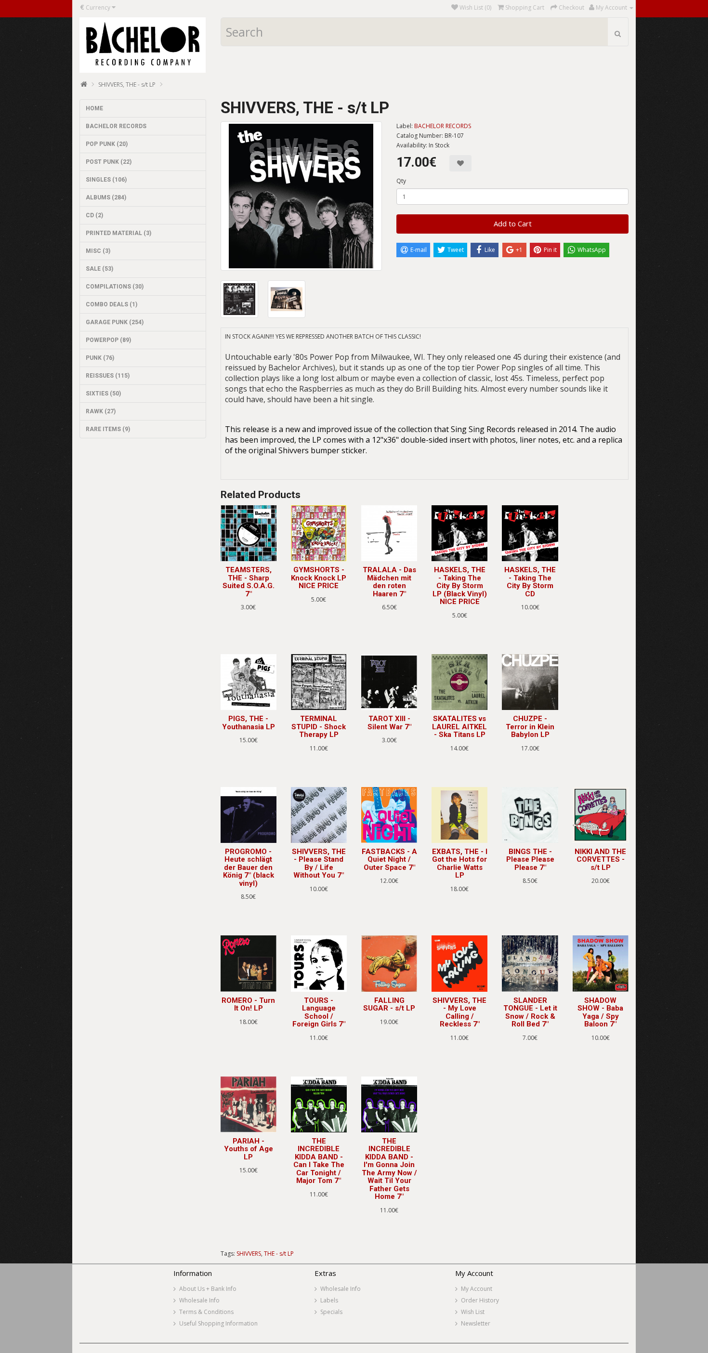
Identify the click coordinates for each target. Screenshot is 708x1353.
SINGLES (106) (106, 179)
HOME (94, 108)
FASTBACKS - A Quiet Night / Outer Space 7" (389, 859)
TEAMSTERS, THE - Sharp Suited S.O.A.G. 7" (249, 581)
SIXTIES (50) (103, 393)
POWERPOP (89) (108, 340)
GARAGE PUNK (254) (115, 322)
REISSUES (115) (108, 375)
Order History (480, 1300)
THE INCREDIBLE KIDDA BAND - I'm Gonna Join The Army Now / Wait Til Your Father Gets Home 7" (389, 1169)
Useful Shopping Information (218, 1323)
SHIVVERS (248, 1253)
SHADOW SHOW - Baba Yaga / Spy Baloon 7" (600, 1012)
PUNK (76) (100, 358)
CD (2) (94, 215)
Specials (331, 1312)
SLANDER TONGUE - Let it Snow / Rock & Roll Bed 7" (530, 1012)
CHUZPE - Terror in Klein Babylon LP (530, 726)
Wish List (473, 1312)
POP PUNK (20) (107, 144)
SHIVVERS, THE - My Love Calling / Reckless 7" (459, 1012)
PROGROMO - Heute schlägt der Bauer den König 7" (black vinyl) (248, 867)
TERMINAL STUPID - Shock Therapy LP (318, 726)
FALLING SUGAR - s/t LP (389, 1004)
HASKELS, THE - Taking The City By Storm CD (530, 581)
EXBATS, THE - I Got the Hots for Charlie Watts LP (459, 863)
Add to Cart (513, 223)
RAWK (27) (101, 411)
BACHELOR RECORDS (116, 126)
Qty (401, 181)
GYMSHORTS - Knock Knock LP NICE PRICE (318, 577)
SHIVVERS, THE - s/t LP (127, 84)
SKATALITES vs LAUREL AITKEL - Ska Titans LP (459, 726)
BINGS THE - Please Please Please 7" (530, 859)
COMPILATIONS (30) (115, 286)
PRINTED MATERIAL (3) (118, 233)
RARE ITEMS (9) (108, 429)
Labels (329, 1300)
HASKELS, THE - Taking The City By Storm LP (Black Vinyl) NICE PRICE (460, 585)
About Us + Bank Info (207, 1289)
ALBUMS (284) (106, 197)
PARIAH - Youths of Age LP (248, 1149)
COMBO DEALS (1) (111, 304)
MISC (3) (98, 251)
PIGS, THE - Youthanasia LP (248, 722)
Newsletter (475, 1323)
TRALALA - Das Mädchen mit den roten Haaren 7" (389, 581)
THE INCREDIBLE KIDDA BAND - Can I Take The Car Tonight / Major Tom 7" (318, 1161)
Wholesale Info (199, 1300)
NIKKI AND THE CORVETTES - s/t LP (600, 859)
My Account (476, 1289)
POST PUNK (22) (108, 161)
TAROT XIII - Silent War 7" (389, 722)
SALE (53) (99, 268)
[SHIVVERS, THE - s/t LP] (301, 196)
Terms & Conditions (206, 1312)
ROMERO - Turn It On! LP (248, 1004)
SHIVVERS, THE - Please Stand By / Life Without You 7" (319, 863)
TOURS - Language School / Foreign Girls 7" (318, 1012)
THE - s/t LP (279, 1253)
